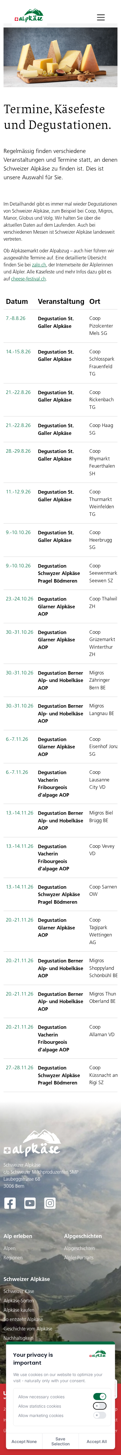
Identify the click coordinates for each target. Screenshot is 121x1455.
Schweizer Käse (19, 1291)
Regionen (13, 1258)
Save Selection (60, 1441)
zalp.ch (39, 265)
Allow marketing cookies (40, 1415)
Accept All (97, 1441)
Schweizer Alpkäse (27, 1279)
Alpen (10, 1248)
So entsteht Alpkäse (23, 1319)
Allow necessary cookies (41, 1396)
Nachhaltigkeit (18, 1338)
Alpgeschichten (83, 1236)
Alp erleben (18, 1236)
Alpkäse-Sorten (19, 1301)
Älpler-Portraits (78, 1258)
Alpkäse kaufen (19, 1310)
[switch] (99, 1396)
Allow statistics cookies (39, 1406)
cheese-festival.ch (28, 279)
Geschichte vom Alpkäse (28, 1329)
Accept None (24, 1441)
